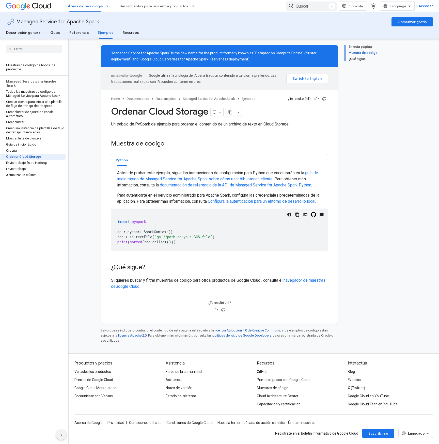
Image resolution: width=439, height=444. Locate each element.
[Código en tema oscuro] (289, 215)
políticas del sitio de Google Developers (241, 335)
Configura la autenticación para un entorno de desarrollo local (261, 201)
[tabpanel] (219, 210)
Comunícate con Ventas (93, 396)
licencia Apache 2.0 (132, 335)
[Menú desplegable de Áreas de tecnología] (109, 6)
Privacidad (115, 423)
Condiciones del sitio (145, 423)
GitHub (262, 372)
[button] (121, 160)
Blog (351, 372)
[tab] (121, 160)
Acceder (426, 6)
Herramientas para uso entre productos (154, 6)
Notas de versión (179, 388)
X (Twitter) (356, 388)
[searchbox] (34, 49)
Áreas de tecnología (85, 6)
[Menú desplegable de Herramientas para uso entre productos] (195, 6)
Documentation (138, 99)
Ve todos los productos (92, 372)
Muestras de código (272, 388)
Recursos (131, 32)
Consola (356, 6)
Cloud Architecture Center (278, 396)
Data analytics (166, 99)
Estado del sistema (181, 396)
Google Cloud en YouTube (368, 396)
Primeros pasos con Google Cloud (283, 380)
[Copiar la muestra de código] (297, 215)
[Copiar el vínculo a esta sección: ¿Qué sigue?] (150, 268)
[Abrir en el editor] (305, 215)
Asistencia (174, 380)
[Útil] (316, 99)
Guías (55, 32)
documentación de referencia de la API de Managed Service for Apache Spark (235, 185)
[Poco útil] (324, 99)
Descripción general (23, 32)
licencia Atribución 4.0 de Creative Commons (247, 330)
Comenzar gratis (412, 22)
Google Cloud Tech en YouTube (373, 404)
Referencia (79, 32)
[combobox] (311, 6)
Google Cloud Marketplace (95, 388)
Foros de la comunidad (184, 372)
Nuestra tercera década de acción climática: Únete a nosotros (266, 423)
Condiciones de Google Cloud (189, 423)
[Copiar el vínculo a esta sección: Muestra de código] (169, 144)
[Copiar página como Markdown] (230, 112)
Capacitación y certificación (279, 404)
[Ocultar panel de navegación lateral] (61, 435)
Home (115, 99)
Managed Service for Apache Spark (57, 22)
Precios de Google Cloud (93, 380)
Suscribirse (378, 433)
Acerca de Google (88, 423)
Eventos (354, 380)
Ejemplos (106, 32)
